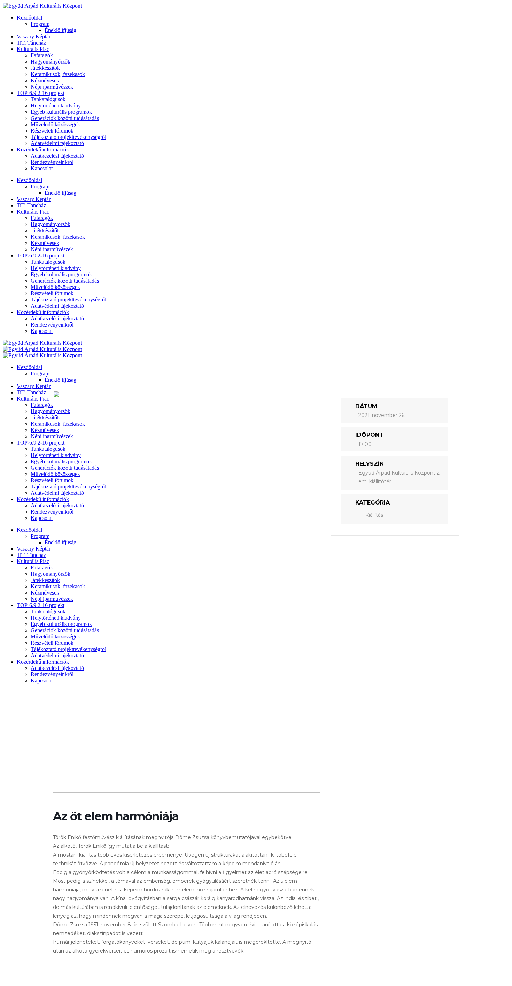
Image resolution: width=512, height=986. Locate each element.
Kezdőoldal (29, 18)
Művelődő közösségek (55, 124)
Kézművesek (45, 80)
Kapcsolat (42, 168)
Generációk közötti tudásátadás (65, 118)
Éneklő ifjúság (60, 30)
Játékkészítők (45, 68)
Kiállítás (374, 515)
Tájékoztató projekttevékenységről (68, 137)
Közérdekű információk (43, 149)
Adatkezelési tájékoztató (57, 156)
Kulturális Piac (33, 49)
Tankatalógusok (48, 99)
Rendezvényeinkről (52, 162)
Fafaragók (42, 55)
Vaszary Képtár (34, 36)
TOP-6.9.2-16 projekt (40, 93)
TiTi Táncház (31, 43)
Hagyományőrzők (50, 62)
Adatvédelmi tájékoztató (57, 143)
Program (40, 24)
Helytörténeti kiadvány (56, 106)
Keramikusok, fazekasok (58, 74)
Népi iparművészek (52, 87)
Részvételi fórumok (52, 131)
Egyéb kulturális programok (61, 112)
